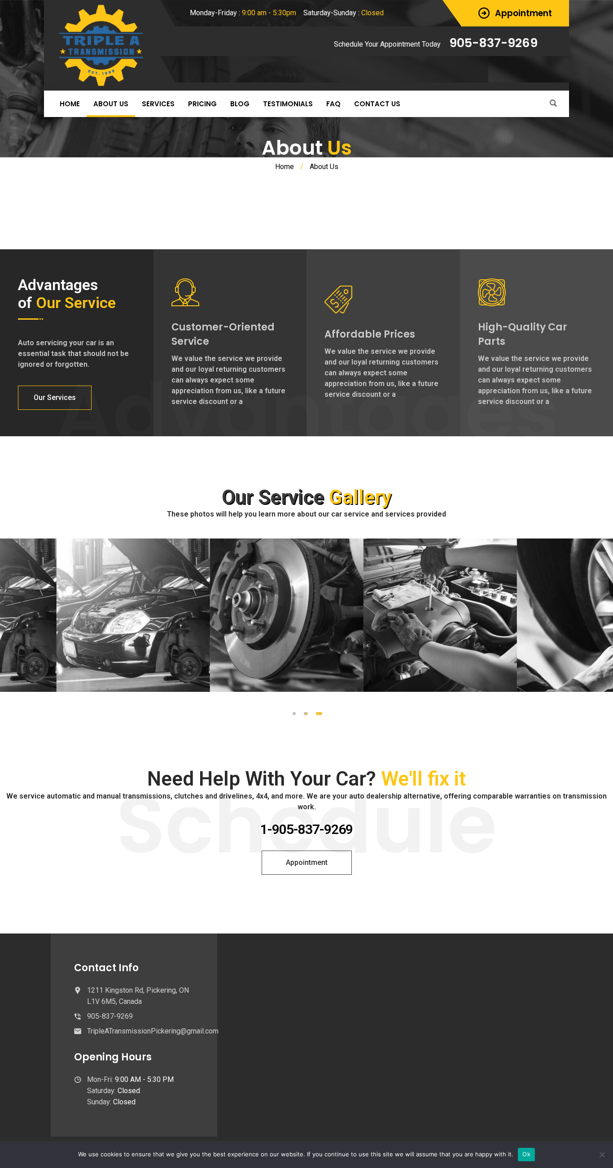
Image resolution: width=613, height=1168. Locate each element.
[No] (601, 1154)
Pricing (202, 104)
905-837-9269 (493, 43)
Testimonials (288, 104)
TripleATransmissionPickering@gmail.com (153, 1031)
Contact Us (377, 104)
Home (70, 104)
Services (158, 104)
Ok (526, 1154)
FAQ (333, 104)
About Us (110, 104)
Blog (240, 104)
